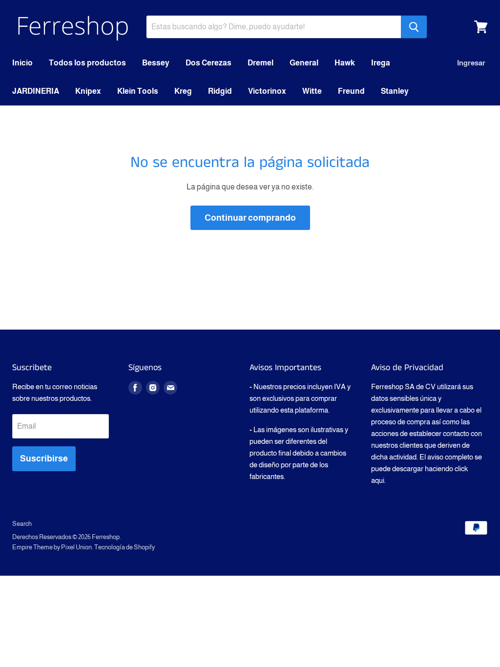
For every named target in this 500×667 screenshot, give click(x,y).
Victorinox (267, 91)
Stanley (395, 91)
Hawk (344, 63)
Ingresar (471, 63)
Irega (380, 63)
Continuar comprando (250, 218)
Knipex (88, 91)
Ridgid (220, 91)
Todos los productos (87, 63)
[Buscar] (414, 27)
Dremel (260, 63)
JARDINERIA (35, 91)
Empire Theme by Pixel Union (52, 547)
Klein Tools (137, 91)
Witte (312, 91)
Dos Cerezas (208, 63)
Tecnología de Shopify (124, 547)
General (304, 63)
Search (22, 523)
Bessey (155, 63)
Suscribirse (44, 458)
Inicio (22, 63)
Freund (351, 91)
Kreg (183, 91)
